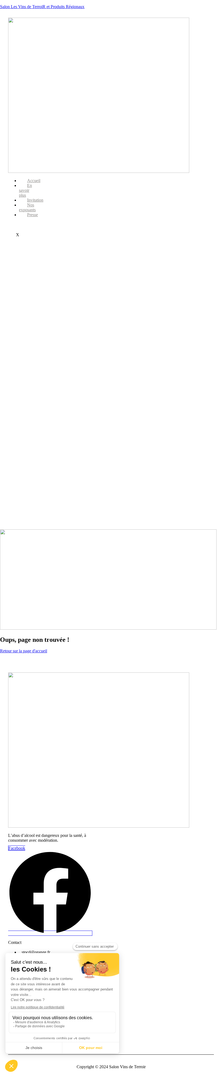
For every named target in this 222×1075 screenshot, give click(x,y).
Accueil (33, 180)
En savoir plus (25, 190)
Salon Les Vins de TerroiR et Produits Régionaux (42, 6)
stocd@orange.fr (36, 952)
